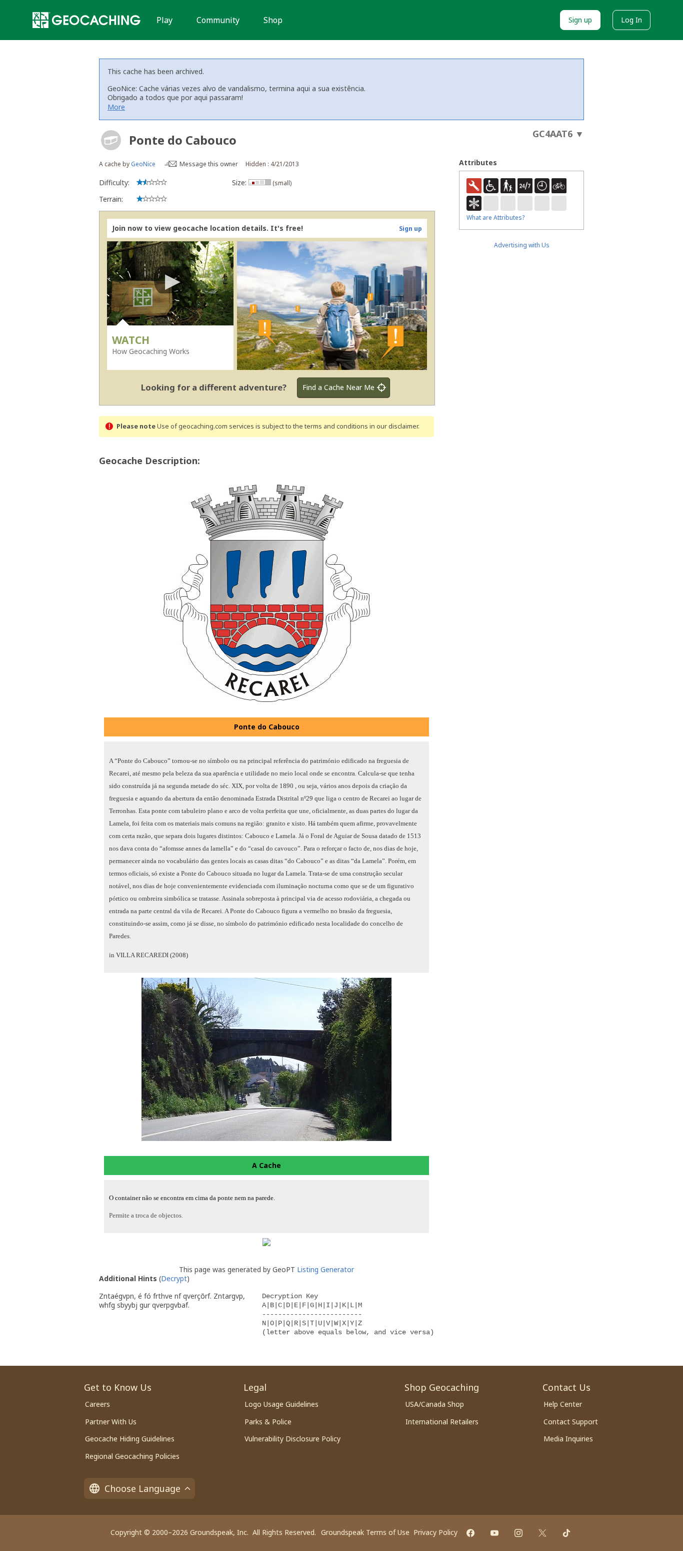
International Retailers (442, 1421)
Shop (273, 20)
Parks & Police (268, 1421)
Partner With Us (110, 1421)
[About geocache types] (111, 140)
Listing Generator (325, 1269)
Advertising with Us (522, 245)
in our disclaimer (394, 426)
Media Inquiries (568, 1438)
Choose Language (142, 1488)
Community (218, 20)
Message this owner (209, 164)
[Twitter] (542, 1533)
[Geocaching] (86, 20)
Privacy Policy (436, 1532)
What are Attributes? (495, 217)
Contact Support (571, 1421)
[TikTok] (566, 1533)
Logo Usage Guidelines (281, 1404)
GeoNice (143, 164)
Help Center (563, 1404)
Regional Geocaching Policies (132, 1456)
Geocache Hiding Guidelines (129, 1438)
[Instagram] (518, 1533)
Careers (97, 1404)
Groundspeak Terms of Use (365, 1532)
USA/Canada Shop (435, 1404)
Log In (631, 20)
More (116, 107)
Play (164, 20)
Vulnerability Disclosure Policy (292, 1438)
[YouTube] (494, 1533)
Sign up (580, 20)
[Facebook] (470, 1533)
